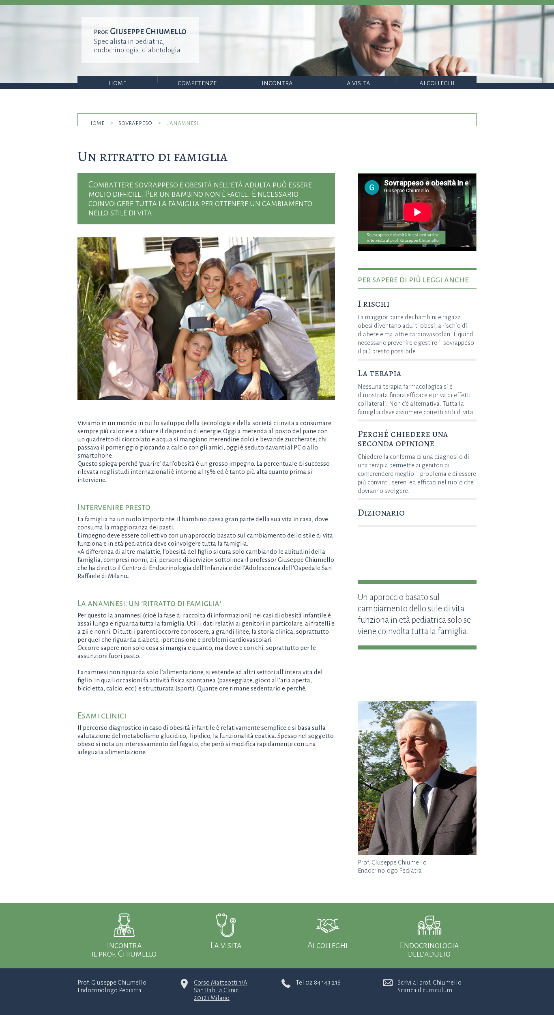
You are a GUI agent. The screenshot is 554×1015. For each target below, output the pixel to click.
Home (117, 83)
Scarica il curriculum (424, 990)
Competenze (197, 83)
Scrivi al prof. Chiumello (429, 982)
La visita (357, 83)
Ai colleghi (437, 83)
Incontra (277, 83)
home (96, 122)
